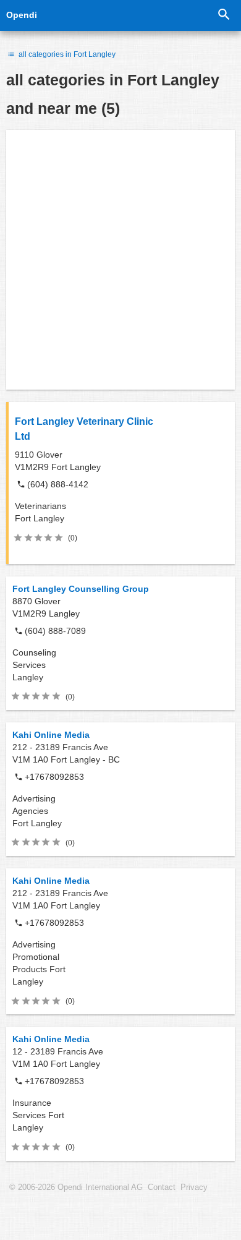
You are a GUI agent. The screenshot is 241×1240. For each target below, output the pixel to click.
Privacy (194, 1187)
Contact (161, 1187)
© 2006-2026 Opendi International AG (76, 1187)
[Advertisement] (120, 259)
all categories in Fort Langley (66, 54)
